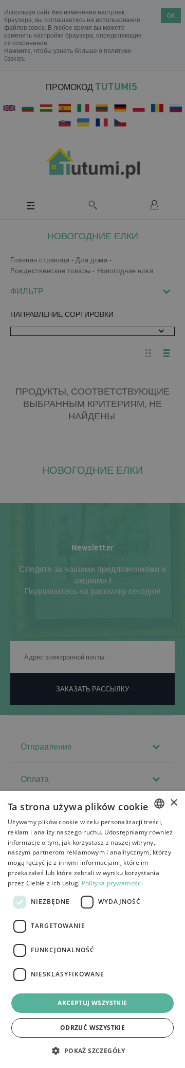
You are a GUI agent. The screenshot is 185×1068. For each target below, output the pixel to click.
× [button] (173, 803)
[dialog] (92, 929)
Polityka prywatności (112, 883)
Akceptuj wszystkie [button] (92, 1003)
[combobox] (159, 803)
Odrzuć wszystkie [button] (92, 1027)
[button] (92, 1050)
